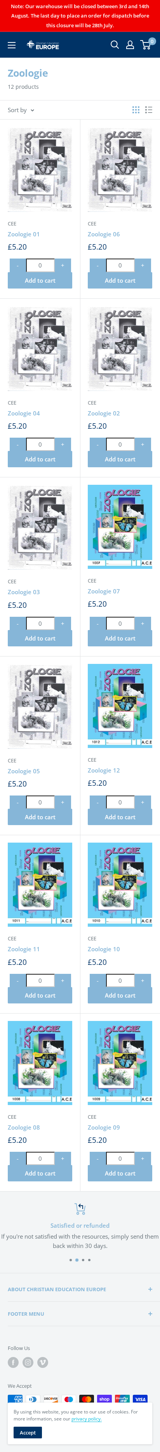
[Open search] (115, 44)
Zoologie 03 (24, 592)
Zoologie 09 (104, 1127)
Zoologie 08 (24, 1127)
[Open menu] (12, 45)
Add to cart (40, 280)
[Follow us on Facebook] (13, 1362)
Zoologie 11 (24, 949)
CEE (12, 223)
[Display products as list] (148, 109)
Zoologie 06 (104, 234)
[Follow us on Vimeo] (42, 1362)
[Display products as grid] (135, 109)
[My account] (130, 44)
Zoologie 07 (104, 591)
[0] (146, 44)
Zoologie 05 (24, 771)
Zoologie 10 (104, 949)
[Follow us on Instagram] (28, 1362)
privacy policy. (86, 1418)
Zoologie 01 (24, 234)
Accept (28, 1432)
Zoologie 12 (104, 770)
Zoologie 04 (24, 413)
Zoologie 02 (104, 413)
